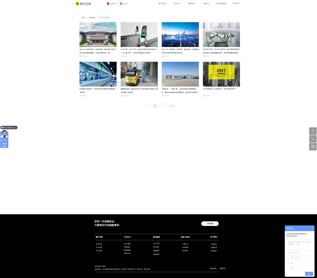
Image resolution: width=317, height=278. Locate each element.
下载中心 (206, 3)
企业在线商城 (221, 3)
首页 (83, 18)
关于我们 (235, 3)
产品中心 (176, 3)
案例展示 (191, 3)
